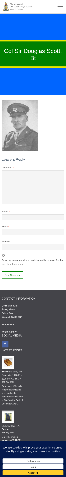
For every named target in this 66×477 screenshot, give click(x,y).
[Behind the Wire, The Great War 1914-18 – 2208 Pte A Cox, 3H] (8, 363)
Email (5, 226)
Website (6, 241)
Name (6, 211)
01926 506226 (9, 332)
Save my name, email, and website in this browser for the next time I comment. (32, 262)
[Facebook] (5, 344)
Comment (8, 167)
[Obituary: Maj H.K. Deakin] (8, 417)
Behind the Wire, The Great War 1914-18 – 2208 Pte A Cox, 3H (12, 375)
